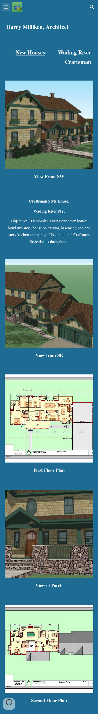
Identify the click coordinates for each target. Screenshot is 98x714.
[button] (6, 7)
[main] (49, 27)
